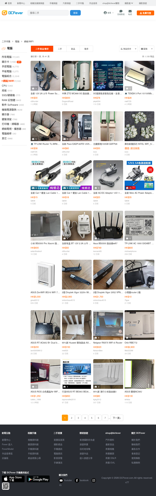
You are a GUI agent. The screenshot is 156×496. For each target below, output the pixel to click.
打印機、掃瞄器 (13, 123)
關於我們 (135, 439)
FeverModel (8, 448)
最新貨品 (110, 444)
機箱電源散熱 (12, 109)
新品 (73, 48)
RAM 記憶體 (11, 100)
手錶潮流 (58, 462)
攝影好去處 (87, 439)
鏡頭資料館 (33, 444)
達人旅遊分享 (86, 458)
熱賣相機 (110, 448)
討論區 (5, 458)
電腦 (17, 41)
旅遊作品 (84, 453)
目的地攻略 (85, 448)
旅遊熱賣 (84, 444)
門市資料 (110, 439)
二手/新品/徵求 (42, 48)
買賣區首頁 (59, 439)
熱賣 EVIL (110, 462)
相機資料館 (33, 439)
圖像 (145, 49)
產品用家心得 (34, 458)
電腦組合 (10, 76)
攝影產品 (58, 444)
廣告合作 (135, 448)
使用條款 (135, 458)
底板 (7, 90)
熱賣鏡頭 (110, 453)
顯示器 (8, 114)
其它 (7, 138)
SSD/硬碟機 (11, 95)
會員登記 (135, 453)
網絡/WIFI (29, 41)
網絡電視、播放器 (14, 128)
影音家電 (58, 458)
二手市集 (6, 41)
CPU (7, 85)
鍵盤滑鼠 (9, 119)
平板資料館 (33, 453)
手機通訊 (58, 448)
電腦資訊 (58, 453)
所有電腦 (11, 56)
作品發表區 (7, 453)
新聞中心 (6, 439)
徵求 (86, 48)
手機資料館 (33, 448)
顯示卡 (11, 61)
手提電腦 (10, 66)
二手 (60, 48)
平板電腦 (10, 71)
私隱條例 (135, 462)
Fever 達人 (7, 444)
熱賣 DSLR (111, 458)
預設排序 (127, 49)
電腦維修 (9, 133)
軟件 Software (13, 104)
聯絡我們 (135, 444)
